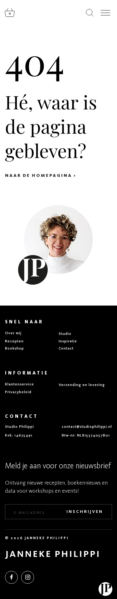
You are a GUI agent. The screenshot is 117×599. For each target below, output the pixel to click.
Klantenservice (19, 384)
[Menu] (105, 13)
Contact (66, 348)
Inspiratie (68, 341)
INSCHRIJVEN (84, 511)
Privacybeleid (18, 392)
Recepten (14, 341)
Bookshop (14, 348)
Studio (65, 333)
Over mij (13, 333)
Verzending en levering (82, 385)
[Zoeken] (90, 13)
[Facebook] (11, 577)
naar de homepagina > (40, 175)
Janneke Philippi (47, 538)
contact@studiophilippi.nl (87, 426)
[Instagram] (27, 577)
